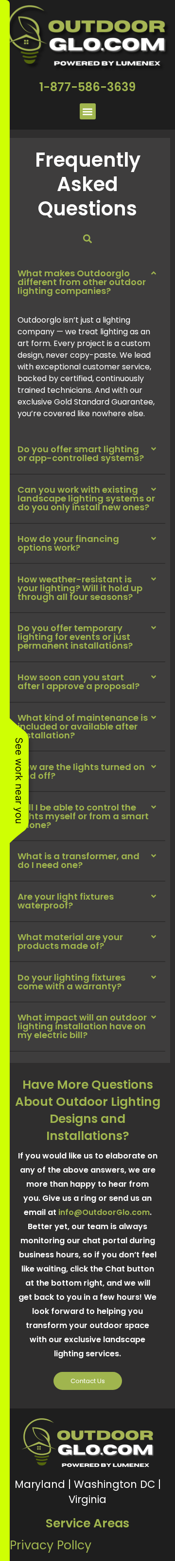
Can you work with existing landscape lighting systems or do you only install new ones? (86, 498)
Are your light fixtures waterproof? (66, 900)
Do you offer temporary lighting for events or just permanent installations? (75, 637)
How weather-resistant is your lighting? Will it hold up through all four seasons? (80, 588)
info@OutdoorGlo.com (104, 1212)
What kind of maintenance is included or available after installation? (83, 726)
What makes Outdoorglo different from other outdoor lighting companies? (82, 282)
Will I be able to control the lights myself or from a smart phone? (83, 816)
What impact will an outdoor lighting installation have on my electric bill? (82, 1026)
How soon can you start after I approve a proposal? (79, 681)
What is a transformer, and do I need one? (79, 860)
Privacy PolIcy (50, 1545)
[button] (88, 111)
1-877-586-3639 (87, 87)
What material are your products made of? (70, 941)
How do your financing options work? (68, 543)
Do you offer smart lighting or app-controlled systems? (81, 453)
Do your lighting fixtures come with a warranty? (71, 981)
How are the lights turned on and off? (81, 771)
